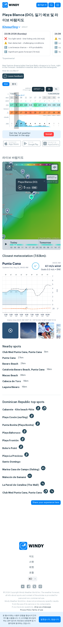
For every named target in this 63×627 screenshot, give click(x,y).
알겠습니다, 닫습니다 (50, 619)
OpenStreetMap (45, 238)
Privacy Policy (26, 610)
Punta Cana (11, 263)
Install (49, 134)
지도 (31, 556)
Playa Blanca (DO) (27, 182)
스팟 (31, 562)
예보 (6, 84)
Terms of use (37, 610)
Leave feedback (15, 76)
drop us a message (42, 607)
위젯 (31, 567)
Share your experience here (46, 502)
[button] (46, 266)
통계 (14, 84)
